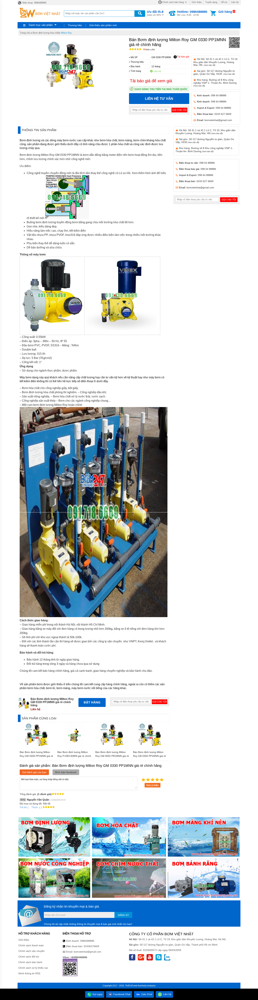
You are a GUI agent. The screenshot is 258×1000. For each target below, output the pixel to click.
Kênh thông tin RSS (29, 973)
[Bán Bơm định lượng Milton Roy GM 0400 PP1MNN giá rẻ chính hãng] (36, 747)
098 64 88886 (218, 95)
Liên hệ (235, 2)
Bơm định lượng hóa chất (46, 33)
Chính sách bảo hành (30, 962)
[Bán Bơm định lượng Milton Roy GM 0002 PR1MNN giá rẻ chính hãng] (112, 747)
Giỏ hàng (225, 11)
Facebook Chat (121, 994)
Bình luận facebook (66, 772)
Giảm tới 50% (155, 13)
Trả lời (23, 807)
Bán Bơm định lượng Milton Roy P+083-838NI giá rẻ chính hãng (74, 756)
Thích (34, 807)
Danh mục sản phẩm (41, 24)
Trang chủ (25, 33)
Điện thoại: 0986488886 (34, 2)
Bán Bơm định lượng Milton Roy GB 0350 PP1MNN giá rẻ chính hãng (149, 756)
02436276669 (91, 946)
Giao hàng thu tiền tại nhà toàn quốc (161, 89)
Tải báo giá (183, 56)
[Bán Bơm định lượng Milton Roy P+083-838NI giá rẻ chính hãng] (74, 747)
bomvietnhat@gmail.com (218, 120)
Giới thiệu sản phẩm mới (103, 25)
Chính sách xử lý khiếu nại (33, 967)
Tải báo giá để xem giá (151, 80)
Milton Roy (66, 33)
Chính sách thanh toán (31, 945)
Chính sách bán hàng (173, 2)
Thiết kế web (131, 985)
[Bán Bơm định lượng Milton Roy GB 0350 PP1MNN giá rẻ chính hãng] (150, 747)
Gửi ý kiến (152, 785)
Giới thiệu (197, 2)
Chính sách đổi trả (28, 956)
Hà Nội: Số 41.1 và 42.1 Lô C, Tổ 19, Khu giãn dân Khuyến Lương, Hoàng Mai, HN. (215, 62)
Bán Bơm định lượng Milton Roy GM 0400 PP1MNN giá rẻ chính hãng (36, 756)
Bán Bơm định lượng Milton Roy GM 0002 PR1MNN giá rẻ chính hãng (112, 756)
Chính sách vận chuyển (31, 951)
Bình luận (149, 50)
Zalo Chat (146, 994)
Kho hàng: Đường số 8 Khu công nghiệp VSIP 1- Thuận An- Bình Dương (215, 82)
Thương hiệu (75, 25)
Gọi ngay (97, 994)
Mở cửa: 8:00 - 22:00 (192, 13)
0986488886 (87, 940)
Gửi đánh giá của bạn (34, 772)
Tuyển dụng (211, 2)
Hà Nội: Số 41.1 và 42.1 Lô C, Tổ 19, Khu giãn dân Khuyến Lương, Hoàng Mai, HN (206, 132)
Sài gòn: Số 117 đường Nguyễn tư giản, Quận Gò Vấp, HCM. (214, 72)
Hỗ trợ (224, 2)
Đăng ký (123, 915)
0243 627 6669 (222, 114)
